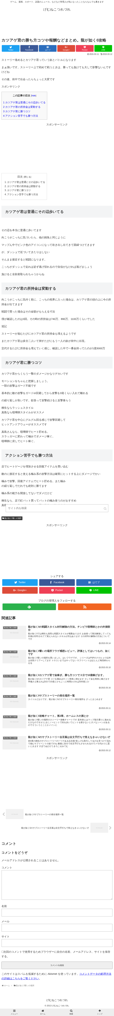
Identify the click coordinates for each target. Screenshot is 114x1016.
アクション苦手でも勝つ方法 (20, 115)
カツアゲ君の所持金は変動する (22, 107)
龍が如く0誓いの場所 (13, 518)
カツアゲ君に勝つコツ (16, 111)
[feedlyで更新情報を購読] (29, 606)
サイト (5, 936)
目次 (20, 176)
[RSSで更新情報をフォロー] (84, 606)
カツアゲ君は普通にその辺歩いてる (24, 102)
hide (34, 95)
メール (5, 921)
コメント (6, 867)
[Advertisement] (57, 26)
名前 (4, 906)
